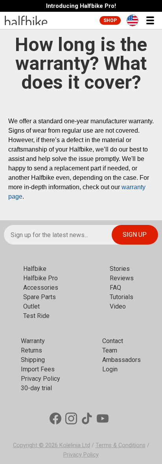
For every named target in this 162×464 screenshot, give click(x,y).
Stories (120, 268)
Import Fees (38, 369)
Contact (112, 341)
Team (109, 350)
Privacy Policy (40, 378)
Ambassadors (121, 360)
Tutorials (121, 297)
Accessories (40, 287)
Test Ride (36, 316)
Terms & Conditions (120, 445)
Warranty (33, 341)
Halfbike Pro (40, 278)
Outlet (31, 306)
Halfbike (34, 268)
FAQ (115, 287)
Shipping (33, 360)
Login (110, 369)
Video (118, 306)
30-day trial (36, 388)
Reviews (122, 278)
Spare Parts (39, 297)
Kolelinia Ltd (74, 445)
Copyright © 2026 (36, 445)
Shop (110, 20)
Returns (31, 350)
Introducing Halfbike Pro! (81, 6)
